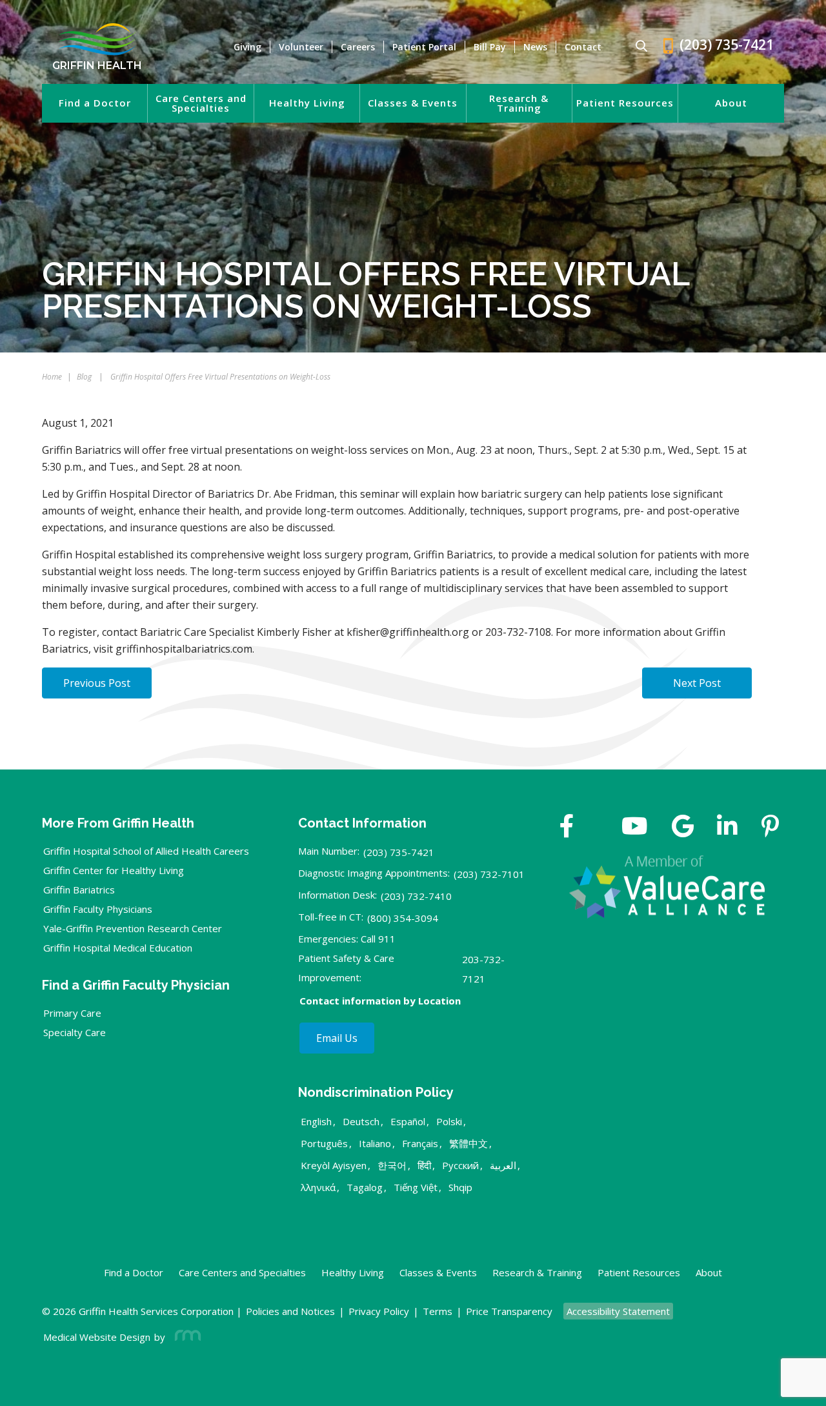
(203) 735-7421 (398, 852)
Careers (358, 47)
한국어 (392, 1165)
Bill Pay (490, 47)
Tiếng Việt (416, 1187)
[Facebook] (566, 828)
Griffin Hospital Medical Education (117, 947)
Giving (247, 47)
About (731, 103)
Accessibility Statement (618, 1311)
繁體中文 (468, 1143)
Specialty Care (74, 1032)
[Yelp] (770, 828)
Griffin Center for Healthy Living (113, 870)
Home (52, 376)
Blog (84, 376)
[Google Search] (636, 47)
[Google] (683, 828)
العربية (503, 1165)
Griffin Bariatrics (79, 889)
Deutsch (361, 1121)
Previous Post (96, 683)
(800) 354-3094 (402, 918)
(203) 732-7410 (416, 896)
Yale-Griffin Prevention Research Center (132, 928)
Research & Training (519, 103)
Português (324, 1143)
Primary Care (72, 1012)
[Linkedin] (727, 828)
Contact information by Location (380, 1000)
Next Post (697, 683)
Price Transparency (509, 1311)
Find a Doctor (95, 103)
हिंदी (424, 1165)
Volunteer (301, 47)
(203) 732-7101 (489, 874)
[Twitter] (597, 828)
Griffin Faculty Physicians (97, 908)
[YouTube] (634, 828)
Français (420, 1143)
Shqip (460, 1187)
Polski (449, 1121)
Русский (460, 1165)
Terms (437, 1311)
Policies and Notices (290, 1311)
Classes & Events (413, 103)
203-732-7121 (483, 969)
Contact (583, 47)
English (316, 1121)
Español (407, 1121)
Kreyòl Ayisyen (334, 1165)
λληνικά (318, 1187)
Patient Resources (625, 103)
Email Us (337, 1038)
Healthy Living (307, 103)
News (535, 47)
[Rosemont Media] (185, 1337)
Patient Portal (424, 47)
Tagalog (365, 1187)
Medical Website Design (96, 1336)
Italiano (375, 1143)
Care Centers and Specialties (201, 103)
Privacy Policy (378, 1311)
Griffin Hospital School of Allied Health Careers (146, 850)
